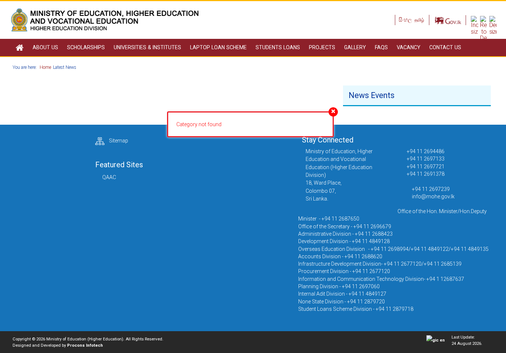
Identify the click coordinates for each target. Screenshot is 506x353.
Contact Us (445, 47)
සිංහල (406, 20)
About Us (45, 47)
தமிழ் (419, 20)
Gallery (355, 47)
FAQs (381, 47)
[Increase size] (474, 24)
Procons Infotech (85, 345)
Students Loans (278, 47)
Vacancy (408, 47)
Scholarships (86, 47)
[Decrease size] (493, 24)
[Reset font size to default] (483, 28)
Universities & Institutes (147, 47)
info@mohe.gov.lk (433, 196)
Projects (322, 47)
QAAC (109, 177)
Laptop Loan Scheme (218, 47)
